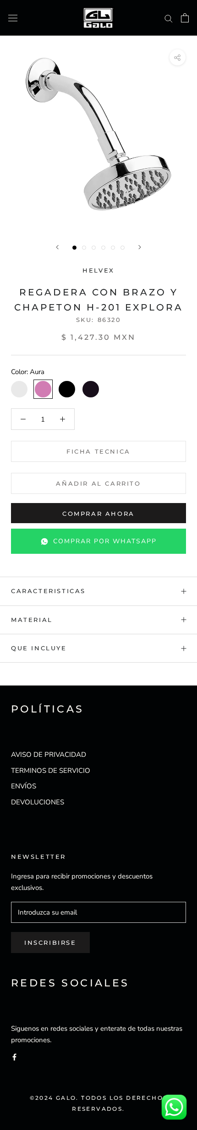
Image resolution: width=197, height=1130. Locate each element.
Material (32, 619)
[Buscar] (168, 18)
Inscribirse (50, 942)
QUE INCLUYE (39, 648)
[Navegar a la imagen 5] (113, 248)
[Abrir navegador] (12, 17)
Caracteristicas (48, 590)
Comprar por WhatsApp (105, 541)
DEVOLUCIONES (37, 802)
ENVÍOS (23, 786)
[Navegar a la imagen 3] (94, 248)
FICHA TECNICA (98, 451)
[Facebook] (14, 1056)
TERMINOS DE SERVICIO (50, 770)
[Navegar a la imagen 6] (122, 248)
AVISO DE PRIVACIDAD (48, 754)
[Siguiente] (139, 247)
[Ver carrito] (185, 17)
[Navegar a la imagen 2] (84, 248)
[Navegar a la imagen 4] (103, 248)
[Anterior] (57, 247)
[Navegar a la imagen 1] (74, 248)
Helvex (98, 270)
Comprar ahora (98, 513)
